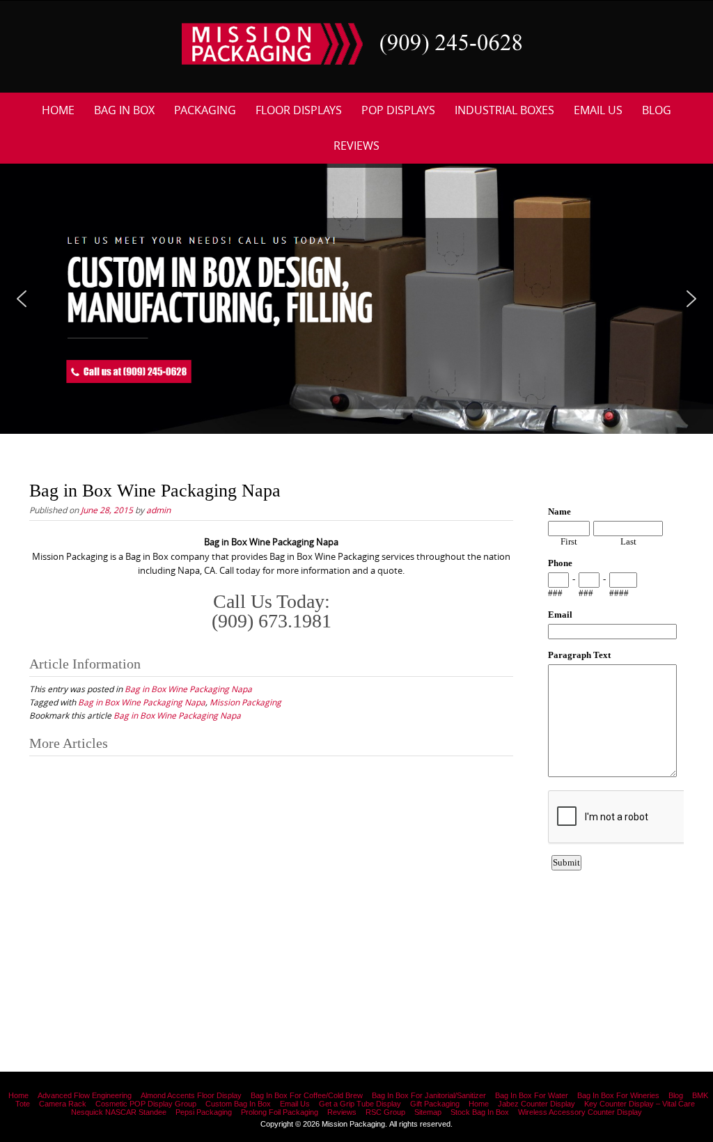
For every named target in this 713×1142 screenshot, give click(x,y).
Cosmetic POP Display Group (145, 1104)
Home (58, 110)
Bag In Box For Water (531, 1095)
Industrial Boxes (504, 110)
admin (158, 509)
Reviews (356, 145)
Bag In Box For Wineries (618, 1095)
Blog (656, 110)
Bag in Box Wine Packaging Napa (188, 688)
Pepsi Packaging (203, 1112)
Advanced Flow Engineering (85, 1095)
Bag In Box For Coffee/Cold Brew (307, 1095)
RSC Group (385, 1112)
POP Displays (398, 110)
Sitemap (427, 1112)
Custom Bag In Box (238, 1104)
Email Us (598, 110)
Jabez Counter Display (536, 1104)
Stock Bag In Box (479, 1112)
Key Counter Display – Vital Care (639, 1104)
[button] (21, 299)
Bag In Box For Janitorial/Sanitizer (429, 1095)
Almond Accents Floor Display (191, 1095)
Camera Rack (62, 1104)
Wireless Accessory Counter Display (580, 1112)
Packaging (205, 110)
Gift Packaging (435, 1104)
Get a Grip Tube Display (360, 1104)
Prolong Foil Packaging (279, 1112)
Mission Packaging (245, 701)
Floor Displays (299, 110)
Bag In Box (124, 110)
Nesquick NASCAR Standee (118, 1112)
